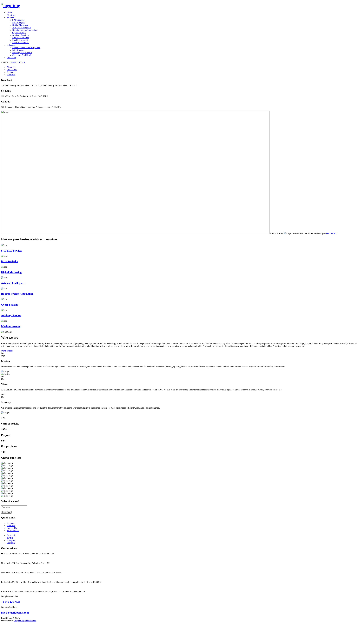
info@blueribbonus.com (15, 612)
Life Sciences (18, 50)
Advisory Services (20, 35)
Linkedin (11, 543)
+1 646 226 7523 (17, 62)
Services (10, 17)
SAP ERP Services (11, 250)
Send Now (6, 512)
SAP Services (18, 20)
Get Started (331, 233)
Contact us (11, 57)
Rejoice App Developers (25, 620)
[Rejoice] (10, 5)
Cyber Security (19, 32)
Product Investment (20, 37)
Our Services (7, 351)
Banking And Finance (22, 52)
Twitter (10, 538)
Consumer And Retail (21, 55)
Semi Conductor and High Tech (26, 47)
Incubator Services (20, 42)
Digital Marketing (20, 25)
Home (9, 12)
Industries (11, 45)
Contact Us (12, 69)
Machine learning (20, 40)
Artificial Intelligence (21, 27)
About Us (11, 15)
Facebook (11, 535)
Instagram (11, 540)
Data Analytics (18, 22)
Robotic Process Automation (24, 30)
